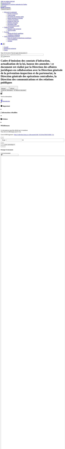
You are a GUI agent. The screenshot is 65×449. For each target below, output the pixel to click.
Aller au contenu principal (8, 1)
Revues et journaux (12, 13)
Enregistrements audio (13, 26)
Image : (4, 140)
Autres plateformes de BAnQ (12, 36)
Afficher (12, 88)
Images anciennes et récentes (15, 18)
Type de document (6, 53)
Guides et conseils (9, 27)
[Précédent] (1, 138)
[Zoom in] (1, 145)
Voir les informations (7, 90)
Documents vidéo (12, 24)
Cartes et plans (11, 15)
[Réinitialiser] (2, 56)
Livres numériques (12, 39)
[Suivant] (3, 138)
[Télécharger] (1, 146)
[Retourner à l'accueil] (2, 44)
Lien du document (5, 153)
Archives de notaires (12, 19)
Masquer (3, 88)
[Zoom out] (3, 145)
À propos (6, 32)
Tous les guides (11, 30)
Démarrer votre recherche (14, 29)
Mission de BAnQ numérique (15, 33)
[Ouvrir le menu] (4, 44)
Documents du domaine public (15, 16)
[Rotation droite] (3, 143)
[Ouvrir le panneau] (2, 92)
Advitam (9, 41)
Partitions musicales (12, 22)
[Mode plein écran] (4, 146)
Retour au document (20, 90)
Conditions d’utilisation (13, 35)
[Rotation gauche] (1, 143)
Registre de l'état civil (13, 21)
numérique (5, 7)
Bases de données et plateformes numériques (19, 38)
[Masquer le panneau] (2, 100)
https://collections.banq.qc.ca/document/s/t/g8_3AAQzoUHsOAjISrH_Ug (34, 134)
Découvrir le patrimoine (10, 12)
